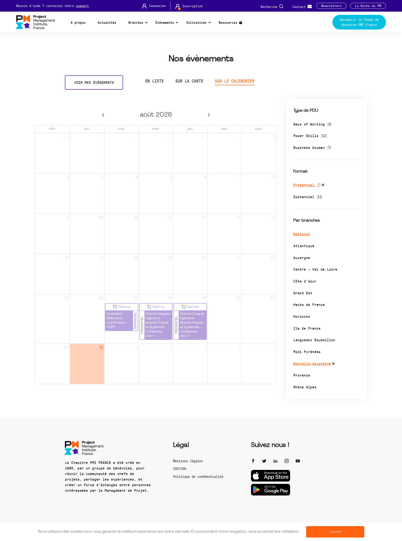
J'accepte (335, 531)
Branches (135, 22)
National (301, 233)
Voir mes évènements (94, 82)
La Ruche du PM (368, 5)
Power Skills (310, 135)
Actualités (107, 22)
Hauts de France (309, 304)
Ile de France (307, 328)
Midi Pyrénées (307, 351)
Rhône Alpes (304, 386)
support (82, 5)
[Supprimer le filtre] (323, 185)
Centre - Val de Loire (315, 269)
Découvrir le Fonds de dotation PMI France (359, 22)
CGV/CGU (179, 468)
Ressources (229, 22)
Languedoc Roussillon (314, 339)
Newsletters (331, 5)
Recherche (270, 6)
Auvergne (301, 257)
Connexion (157, 6)
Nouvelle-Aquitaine (312, 363)
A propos (78, 22)
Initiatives (196, 22)
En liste (154, 81)
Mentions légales (188, 461)
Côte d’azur (304, 281)
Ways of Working (312, 123)
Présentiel (307, 184)
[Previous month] (103, 115)
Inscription (192, 6)
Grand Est (302, 292)
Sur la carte (189, 81)
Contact (300, 6)
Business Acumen (312, 147)
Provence (301, 375)
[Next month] (209, 115)
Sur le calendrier (235, 81)
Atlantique (303, 245)
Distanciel (307, 196)
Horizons (301, 316)
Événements (164, 22)
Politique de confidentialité (198, 476)
